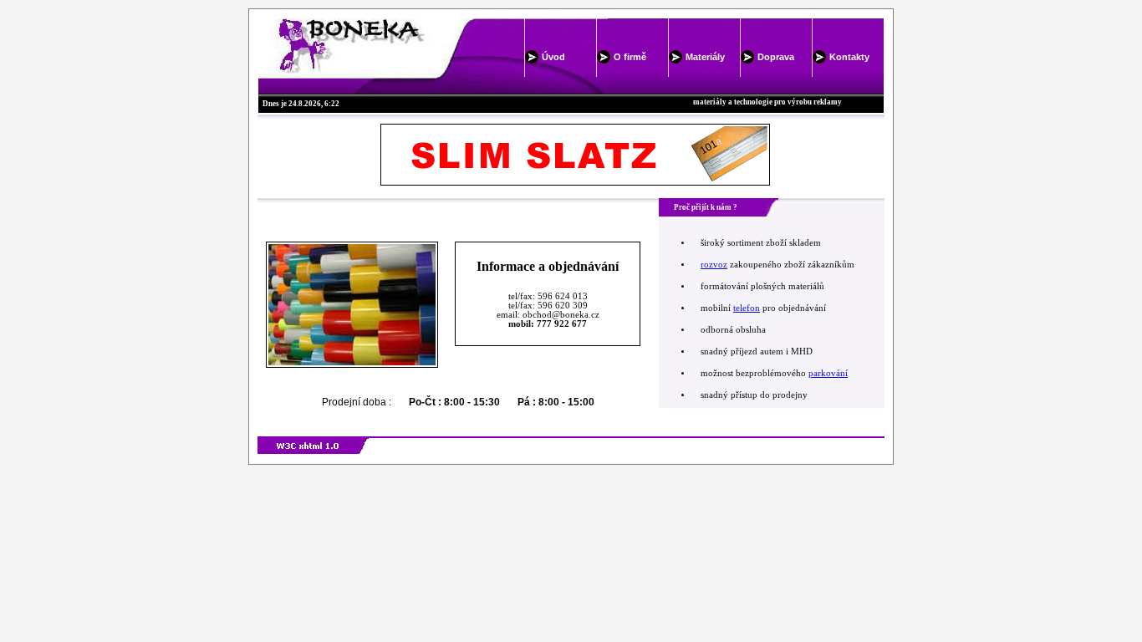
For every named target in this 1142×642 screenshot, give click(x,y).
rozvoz (714, 264)
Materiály (705, 57)
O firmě (630, 57)
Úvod (553, 57)
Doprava (775, 57)
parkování (828, 373)
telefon (746, 308)
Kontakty (849, 57)
